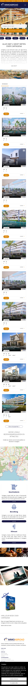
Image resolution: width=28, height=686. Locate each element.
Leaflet (26, 479)
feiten (15, 38)
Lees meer (13, 65)
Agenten (13, 1)
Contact (2, 649)
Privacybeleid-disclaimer (6, 659)
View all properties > (14, 426)
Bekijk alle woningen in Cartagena (14, 30)
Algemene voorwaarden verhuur (7, 660)
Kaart (8, 38)
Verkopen (3, 1)
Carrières (3, 656)
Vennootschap (4, 653)
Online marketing (4, 654)
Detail (6, 113)
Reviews (8, 1)
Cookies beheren (14, 679)
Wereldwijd (19, 1)
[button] (14, 462)
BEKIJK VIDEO (14, 581)
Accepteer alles (14, 683)
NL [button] (25, 1)
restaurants (22, 38)
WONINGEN (5, 84)
